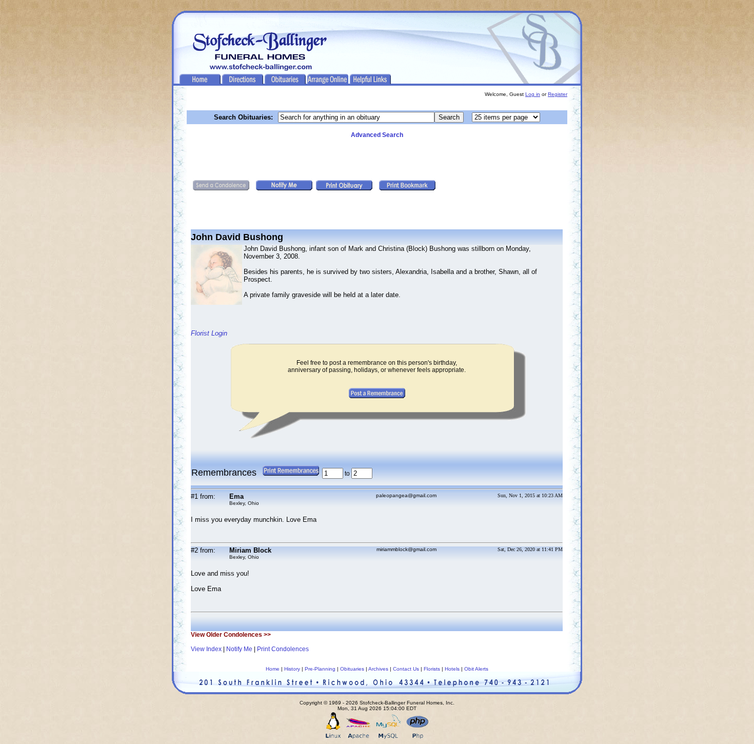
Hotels (452, 669)
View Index (206, 649)
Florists (432, 669)
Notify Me (239, 649)
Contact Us (406, 669)
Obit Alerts (476, 669)
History (292, 669)
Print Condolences (283, 649)
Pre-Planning (320, 669)
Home (273, 669)
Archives (378, 669)
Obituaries (352, 669)
